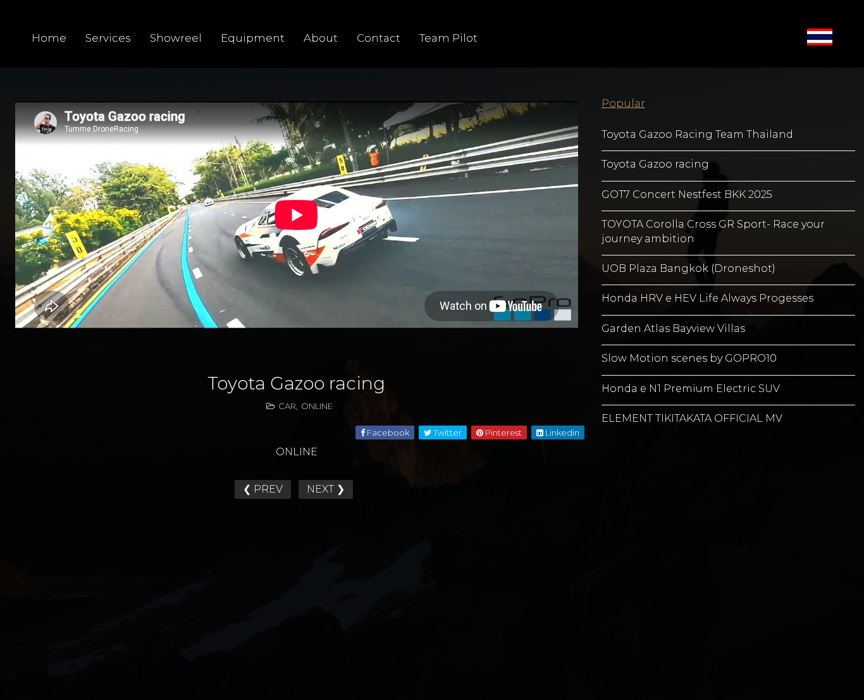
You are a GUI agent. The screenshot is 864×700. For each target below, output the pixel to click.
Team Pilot (448, 38)
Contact (378, 38)
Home (49, 38)
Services (108, 38)
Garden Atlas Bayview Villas (673, 328)
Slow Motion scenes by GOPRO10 (689, 358)
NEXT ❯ (326, 489)
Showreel (176, 38)
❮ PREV (263, 489)
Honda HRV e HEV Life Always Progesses (707, 298)
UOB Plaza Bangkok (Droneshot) (688, 268)
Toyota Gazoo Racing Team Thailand (697, 134)
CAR (287, 406)
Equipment (253, 38)
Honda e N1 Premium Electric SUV (691, 389)
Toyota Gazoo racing (655, 164)
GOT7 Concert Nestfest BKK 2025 (687, 194)
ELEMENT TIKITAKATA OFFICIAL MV (692, 418)
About (321, 38)
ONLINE (317, 406)
